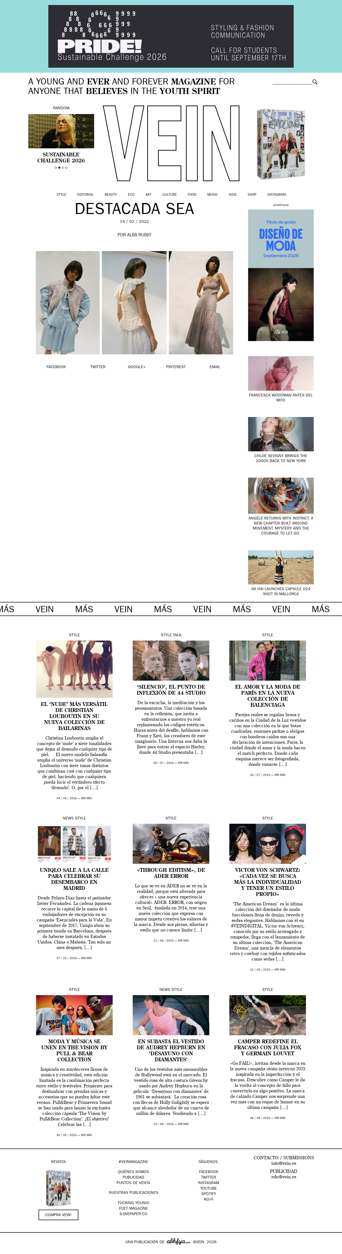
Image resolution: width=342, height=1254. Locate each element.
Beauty (111, 195)
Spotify (208, 1194)
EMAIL (215, 367)
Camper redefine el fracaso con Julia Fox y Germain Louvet (267, 1048)
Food (192, 195)
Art (148, 195)
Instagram (276, 195)
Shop (252, 195)
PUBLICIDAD (133, 1178)
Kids (233, 195)
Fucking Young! (133, 1203)
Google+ (9, 1250)
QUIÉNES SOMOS (133, 1172)
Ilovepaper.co (133, 1214)
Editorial (85, 195)
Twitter (208, 1178)
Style (61, 195)
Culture (169, 195)
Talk (177, 636)
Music (212, 195)
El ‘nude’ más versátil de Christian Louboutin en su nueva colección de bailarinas (74, 716)
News (68, 819)
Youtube (208, 1189)
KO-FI (208, 1200)
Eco (131, 195)
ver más (86, 798)
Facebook (208, 1172)
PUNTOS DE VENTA (133, 1183)
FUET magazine (133, 1209)
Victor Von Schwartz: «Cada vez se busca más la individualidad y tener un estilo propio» (267, 882)
